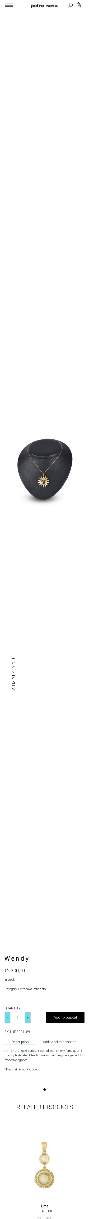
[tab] (20, 1042)
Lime (44, 1206)
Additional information (59, 1042)
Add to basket (65, 1017)
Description (20, 1042)
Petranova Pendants (32, 989)
